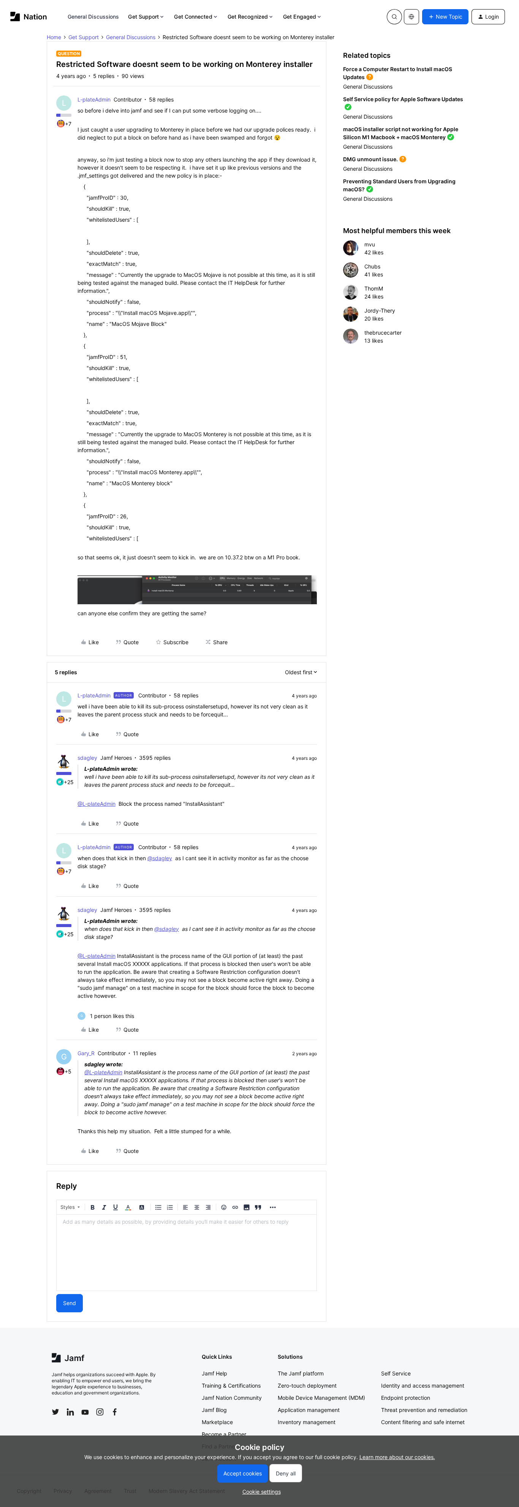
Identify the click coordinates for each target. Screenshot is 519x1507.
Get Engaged (299, 16)
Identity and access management (422, 1385)
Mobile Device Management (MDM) (321, 1397)
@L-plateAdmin (97, 803)
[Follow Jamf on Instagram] (100, 1412)
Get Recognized (248, 16)
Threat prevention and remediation (424, 1410)
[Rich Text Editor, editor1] (186, 1253)
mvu (369, 244)
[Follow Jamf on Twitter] (55, 1412)
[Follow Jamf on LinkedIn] (70, 1412)
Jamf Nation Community (232, 1397)
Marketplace (217, 1422)
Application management (309, 1410)
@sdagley (159, 858)
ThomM (373, 288)
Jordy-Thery (379, 310)
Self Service (396, 1373)
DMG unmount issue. (370, 159)
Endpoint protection (405, 1397)
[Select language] (411, 16)
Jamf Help (214, 1373)
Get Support (143, 16)
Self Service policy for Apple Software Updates (403, 99)
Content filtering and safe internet (423, 1422)
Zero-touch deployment (307, 1385)
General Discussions (93, 16)
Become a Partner (224, 1434)
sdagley (87, 757)
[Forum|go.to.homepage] (28, 16)
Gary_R (86, 1053)
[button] (445, 16)
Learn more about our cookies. (397, 1457)
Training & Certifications (231, 1385)
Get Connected (193, 16)
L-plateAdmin (94, 99)
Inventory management (306, 1422)
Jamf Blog (214, 1410)
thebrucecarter (383, 332)
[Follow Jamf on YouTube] (85, 1412)
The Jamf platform (301, 1373)
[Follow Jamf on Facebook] (115, 1412)
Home (54, 37)
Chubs (372, 266)
